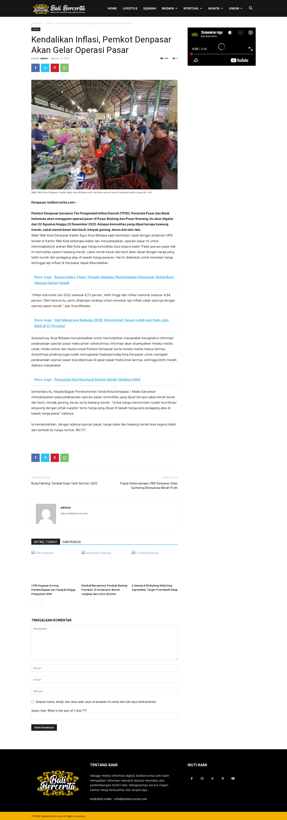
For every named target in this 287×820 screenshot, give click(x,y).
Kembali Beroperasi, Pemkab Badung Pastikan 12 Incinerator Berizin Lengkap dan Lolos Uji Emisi (104, 590)
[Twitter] (45, 68)
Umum (234, 8)
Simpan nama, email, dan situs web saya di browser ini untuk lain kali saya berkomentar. (96, 701)
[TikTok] (212, 778)
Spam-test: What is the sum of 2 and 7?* (59, 710)
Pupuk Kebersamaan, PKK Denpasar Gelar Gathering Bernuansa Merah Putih (149, 486)
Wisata (214, 8)
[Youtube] (233, 778)
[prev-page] (34, 602)
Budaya (168, 8)
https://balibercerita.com (74, 513)
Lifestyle (130, 8)
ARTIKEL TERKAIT (46, 542)
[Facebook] (35, 68)
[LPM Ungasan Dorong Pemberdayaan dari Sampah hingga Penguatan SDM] (54, 566)
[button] (251, 9)
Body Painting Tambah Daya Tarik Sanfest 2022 (64, 483)
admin (44, 58)
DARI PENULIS (72, 542)
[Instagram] (202, 778)
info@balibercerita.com (130, 799)
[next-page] (40, 602)
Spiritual (191, 8)
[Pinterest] (55, 68)
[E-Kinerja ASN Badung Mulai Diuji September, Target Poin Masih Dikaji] (155, 566)
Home (112, 8)
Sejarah (149, 8)
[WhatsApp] (64, 68)
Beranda (36, 23)
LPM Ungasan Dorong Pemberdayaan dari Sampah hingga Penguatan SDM (53, 590)
